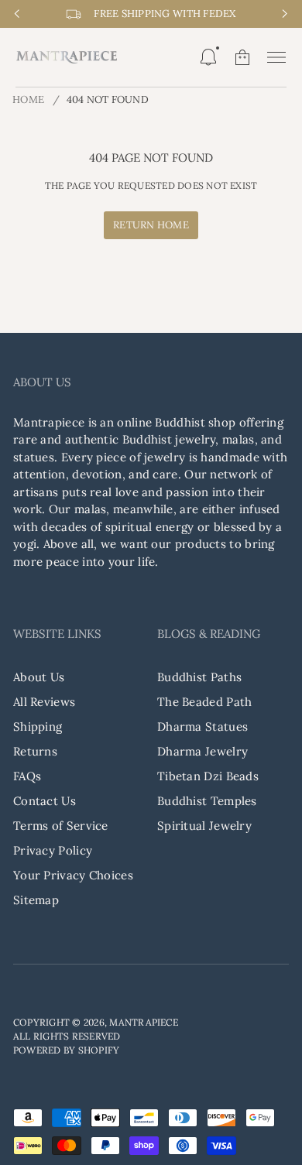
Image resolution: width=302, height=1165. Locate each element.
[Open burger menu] (276, 57)
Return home (151, 224)
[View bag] (242, 57)
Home (28, 99)
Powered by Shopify (66, 1050)
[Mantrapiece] (66, 57)
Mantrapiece (143, 1022)
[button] (208, 57)
